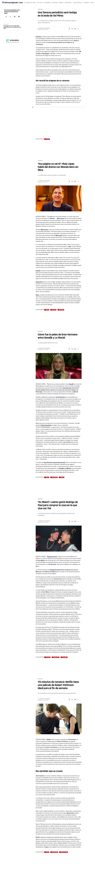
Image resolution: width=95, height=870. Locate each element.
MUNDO (61, 2)
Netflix (47, 852)
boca (46, 847)
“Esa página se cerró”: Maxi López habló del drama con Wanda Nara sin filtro (12, 27)
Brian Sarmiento (46, 425)
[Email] (19, 16)
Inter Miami (48, 657)
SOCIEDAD (55, 2)
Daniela (47, 309)
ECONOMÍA (47, 2)
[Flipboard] (15, 16)
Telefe (43, 390)
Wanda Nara (61, 309)
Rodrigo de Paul (56, 657)
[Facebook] (6, 16)
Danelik (71, 384)
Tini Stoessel (64, 657)
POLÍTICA (40, 2)
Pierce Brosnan (54, 852)
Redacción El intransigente (44, 28)
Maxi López (59, 235)
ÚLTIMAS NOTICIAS (30, 2)
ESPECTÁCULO (77, 2)
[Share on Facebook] (69, 28)
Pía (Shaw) (45, 53)
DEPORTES (68, 2)
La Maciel (62, 477)
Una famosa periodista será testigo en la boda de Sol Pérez (12, 11)
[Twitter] (10, 16)
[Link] (75, 28)
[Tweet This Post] (72, 28)
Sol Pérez (39, 36)
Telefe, (76, 40)
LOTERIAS (86, 2)
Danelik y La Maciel (65, 468)
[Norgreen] (12, 41)
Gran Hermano (67, 388)
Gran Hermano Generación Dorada (54, 462)
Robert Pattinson (64, 852)
